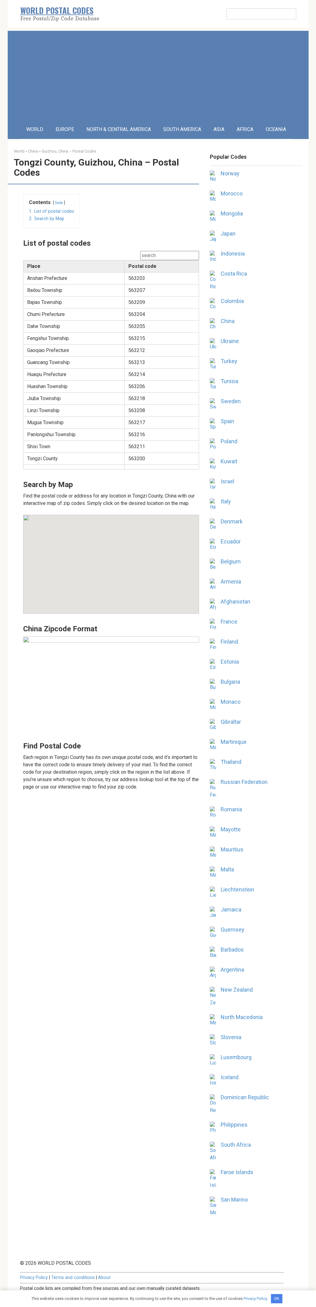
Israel (227, 481)
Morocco (232, 193)
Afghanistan (235, 601)
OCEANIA (276, 129)
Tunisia (229, 381)
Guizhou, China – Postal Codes (69, 151)
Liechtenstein (237, 889)
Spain (227, 421)
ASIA (219, 129)
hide (59, 202)
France (229, 621)
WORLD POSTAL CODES (57, 10)
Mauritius (232, 849)
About (104, 1277)
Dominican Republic (245, 1097)
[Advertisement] (158, 74)
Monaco (230, 702)
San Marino (234, 1199)
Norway (230, 173)
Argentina (232, 969)
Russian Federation (244, 782)
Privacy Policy (34, 1277)
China (33, 151)
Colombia (232, 301)
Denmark (232, 521)
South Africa (236, 1144)
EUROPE (65, 129)
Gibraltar (231, 722)
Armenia (231, 581)
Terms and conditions (73, 1277)
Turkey (229, 361)
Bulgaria (230, 681)
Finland (229, 641)
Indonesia (233, 253)
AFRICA (245, 129)
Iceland (230, 1077)
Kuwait (229, 461)
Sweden (231, 401)
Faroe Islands (237, 1172)
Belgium (231, 561)
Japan (228, 233)
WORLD (34, 129)
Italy (226, 501)
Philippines (234, 1124)
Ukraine (230, 341)
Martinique (234, 742)
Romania (231, 809)
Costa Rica (234, 273)
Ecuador (231, 541)
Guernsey (232, 929)
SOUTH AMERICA (182, 129)
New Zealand (237, 989)
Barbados (232, 949)
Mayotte (231, 829)
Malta (227, 869)
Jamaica (231, 909)
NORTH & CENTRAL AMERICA (118, 129)
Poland (229, 441)
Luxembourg (236, 1057)
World (19, 151)
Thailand (231, 762)
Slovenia (231, 1037)
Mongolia (232, 213)
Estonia (230, 661)
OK (276, 1298)
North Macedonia (242, 1017)
